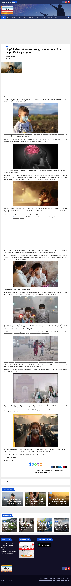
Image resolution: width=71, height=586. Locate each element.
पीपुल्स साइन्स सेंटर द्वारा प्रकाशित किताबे (45, 580)
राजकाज (39, 521)
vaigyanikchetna (11, 56)
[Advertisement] (35, 33)
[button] (66, 17)
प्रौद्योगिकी (31, 17)
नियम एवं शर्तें (67, 578)
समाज (56, 17)
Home (41, 578)
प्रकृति (37, 17)
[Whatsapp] (35, 464)
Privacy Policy (46, 578)
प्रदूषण (56, 521)
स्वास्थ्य (13, 17)
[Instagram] (38, 464)
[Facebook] (30, 464)
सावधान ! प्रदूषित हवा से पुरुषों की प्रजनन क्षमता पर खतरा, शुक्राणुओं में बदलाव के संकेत (57, 501)
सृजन (61, 17)
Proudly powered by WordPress (7, 580)
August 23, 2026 (43, 527)
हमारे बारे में (67, 583)
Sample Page (52, 578)
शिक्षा (8, 17)
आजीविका (43, 17)
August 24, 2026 (26, 527)
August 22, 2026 (61, 527)
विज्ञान (25, 17)
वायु (6, 46)
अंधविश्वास (50, 17)
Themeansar (24, 580)
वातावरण (19, 17)
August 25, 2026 (9, 527)
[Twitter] (33, 464)
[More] (41, 464)
